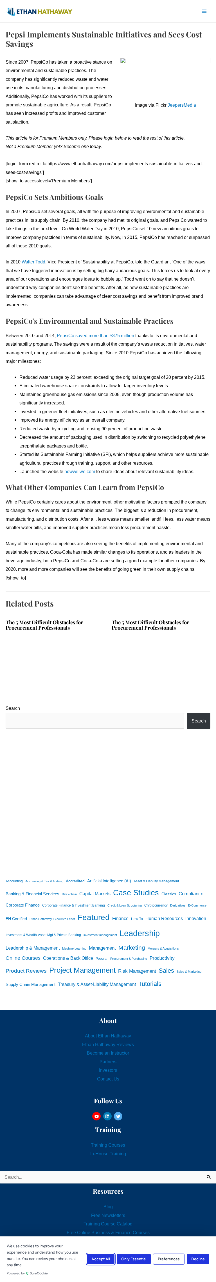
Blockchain (69, 894)
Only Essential (133, 1259)
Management (102, 948)
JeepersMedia (182, 105)
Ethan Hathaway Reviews (108, 1044)
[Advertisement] (108, 802)
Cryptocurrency (156, 905)
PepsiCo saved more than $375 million (95, 335)
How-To (137, 919)
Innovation (195, 918)
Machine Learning (74, 948)
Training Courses (108, 1144)
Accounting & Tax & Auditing (44, 881)
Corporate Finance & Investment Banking (73, 905)
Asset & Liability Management (156, 881)
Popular (102, 959)
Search (13, 708)
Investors (108, 1070)
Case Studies (136, 893)
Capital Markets (95, 893)
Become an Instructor (108, 1052)
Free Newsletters (108, 1215)
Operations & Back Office (68, 958)
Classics (168, 894)
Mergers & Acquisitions (163, 948)
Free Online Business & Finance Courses (108, 1232)
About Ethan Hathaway (108, 1035)
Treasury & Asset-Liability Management (97, 984)
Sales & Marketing (189, 971)
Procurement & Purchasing (128, 958)
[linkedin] (108, 1116)
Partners (108, 1061)
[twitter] (119, 1116)
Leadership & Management (33, 947)
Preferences (169, 1259)
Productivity (162, 958)
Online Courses (23, 958)
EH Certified (16, 919)
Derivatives (178, 905)
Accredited (75, 881)
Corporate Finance (23, 905)
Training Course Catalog (108, 1223)
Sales (166, 970)
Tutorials (149, 983)
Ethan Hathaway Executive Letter (52, 919)
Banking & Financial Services (32, 893)
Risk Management (137, 971)
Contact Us (108, 1078)
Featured (94, 917)
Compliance (191, 893)
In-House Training (108, 1153)
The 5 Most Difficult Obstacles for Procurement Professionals (44, 625)
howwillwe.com (79, 471)
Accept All (100, 1259)
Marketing (131, 947)
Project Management (82, 970)
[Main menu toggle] (204, 11)
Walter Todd (33, 261)
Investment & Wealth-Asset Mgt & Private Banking (43, 935)
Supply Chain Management (30, 984)
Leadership (140, 933)
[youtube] (97, 1116)
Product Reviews (26, 971)
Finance (120, 918)
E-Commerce (197, 905)
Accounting (14, 881)
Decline (198, 1259)
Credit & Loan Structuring (124, 905)
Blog (108, 1206)
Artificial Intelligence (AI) (109, 881)
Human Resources (164, 918)
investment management (100, 935)
